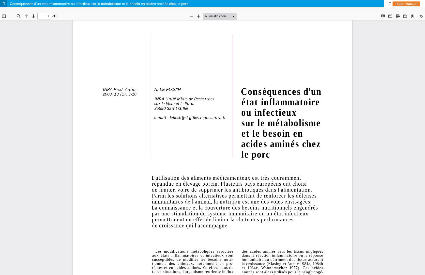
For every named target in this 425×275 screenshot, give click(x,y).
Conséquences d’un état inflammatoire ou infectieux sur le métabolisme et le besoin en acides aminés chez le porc (99, 4)
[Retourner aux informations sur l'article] (3, 3)
